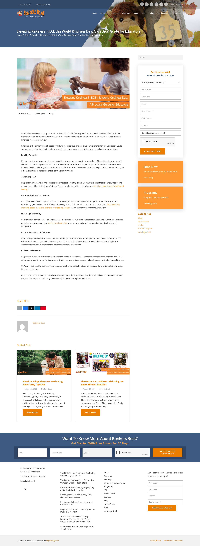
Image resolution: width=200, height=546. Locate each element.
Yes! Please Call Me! (162, 508)
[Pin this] (43, 308)
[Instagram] (147, 4)
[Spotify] (166, 4)
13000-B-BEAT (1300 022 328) (33, 476)
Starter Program (145, 228)
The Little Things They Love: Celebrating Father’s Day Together (43, 383)
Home (106, 472)
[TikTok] (151, 4)
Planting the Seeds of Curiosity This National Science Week (75, 496)
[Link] (160, 172)
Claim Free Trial (152, 151)
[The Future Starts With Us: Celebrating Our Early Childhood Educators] (102, 362)
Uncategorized (144, 232)
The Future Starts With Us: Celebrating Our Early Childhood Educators (102, 383)
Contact (107, 497)
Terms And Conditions (173, 540)
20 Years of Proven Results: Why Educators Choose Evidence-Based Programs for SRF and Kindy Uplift (75, 519)
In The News (143, 221)
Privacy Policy (155, 540)
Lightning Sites (52, 540)
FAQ (105, 490)
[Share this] (25, 308)
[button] (120, 13)
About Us (108, 476)
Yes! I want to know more (167, 452)
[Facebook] (142, 4)
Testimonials (109, 493)
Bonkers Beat (25, 113)
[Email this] (19, 308)
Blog (51, 113)
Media (140, 225)
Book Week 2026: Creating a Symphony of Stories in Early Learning (77, 488)
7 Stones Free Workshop (114, 483)
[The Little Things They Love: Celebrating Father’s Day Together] (44, 362)
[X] (161, 4)
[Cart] (181, 13)
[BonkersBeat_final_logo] (31, 13)
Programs (108, 486)
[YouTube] (156, 4)
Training (107, 479)
